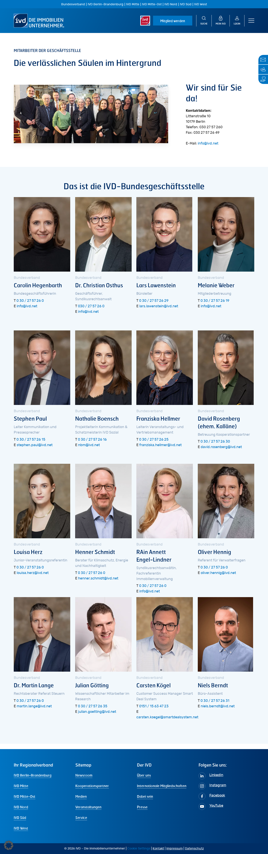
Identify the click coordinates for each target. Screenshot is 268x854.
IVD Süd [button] (20, 817)
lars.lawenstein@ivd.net (158, 306)
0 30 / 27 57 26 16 (92, 439)
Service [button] (81, 817)
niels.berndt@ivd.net (218, 706)
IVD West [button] (21, 828)
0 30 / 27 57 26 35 (92, 706)
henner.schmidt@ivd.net (98, 578)
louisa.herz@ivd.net (33, 573)
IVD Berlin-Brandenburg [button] (32, 775)
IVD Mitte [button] (21, 786)
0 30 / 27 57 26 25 (154, 439)
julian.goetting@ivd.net (97, 712)
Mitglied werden (172, 21)
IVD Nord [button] (21, 807)
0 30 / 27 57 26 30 (215, 441)
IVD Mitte (132, 4)
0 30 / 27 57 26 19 (215, 301)
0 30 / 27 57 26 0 (30, 301)
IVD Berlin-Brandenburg (105, 4)
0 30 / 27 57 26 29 (154, 301)
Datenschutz (194, 848)
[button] (251, 21)
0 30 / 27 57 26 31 (215, 701)
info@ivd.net (208, 143)
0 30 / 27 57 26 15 (30, 439)
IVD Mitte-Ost (152, 4)
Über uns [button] (144, 775)
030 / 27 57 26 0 (91, 306)
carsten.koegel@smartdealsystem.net (167, 717)
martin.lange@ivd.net (34, 706)
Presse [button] (142, 807)
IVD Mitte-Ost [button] (24, 796)
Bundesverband (73, 4)
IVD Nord (170, 4)
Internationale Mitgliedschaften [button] (161, 786)
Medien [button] (81, 796)
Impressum (174, 848)
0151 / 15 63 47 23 (154, 706)
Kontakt (158, 848)
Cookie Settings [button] (138, 848)
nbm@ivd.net (89, 445)
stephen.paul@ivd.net (35, 445)
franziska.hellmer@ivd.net (160, 445)
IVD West (200, 4)
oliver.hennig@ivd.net (218, 573)
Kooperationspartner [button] (92, 786)
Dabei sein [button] (145, 796)
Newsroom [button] (83, 775)
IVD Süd (185, 4)
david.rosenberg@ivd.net (221, 447)
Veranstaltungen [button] (88, 807)
